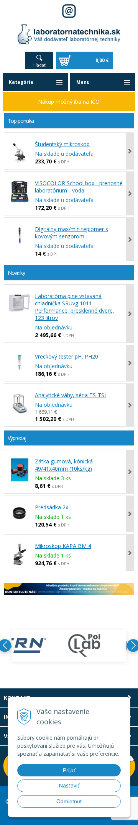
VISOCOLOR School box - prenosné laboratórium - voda (79, 186)
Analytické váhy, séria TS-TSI (70, 395)
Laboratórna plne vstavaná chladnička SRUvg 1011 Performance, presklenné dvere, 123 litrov (74, 306)
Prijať (69, 770)
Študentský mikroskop (62, 144)
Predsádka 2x (51, 507)
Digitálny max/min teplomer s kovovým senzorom (71, 232)
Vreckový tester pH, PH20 (66, 356)
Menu (83, 82)
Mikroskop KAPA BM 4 (63, 545)
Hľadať (39, 65)
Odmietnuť (69, 801)
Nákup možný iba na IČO (69, 101)
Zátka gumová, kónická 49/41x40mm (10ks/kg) (64, 465)
